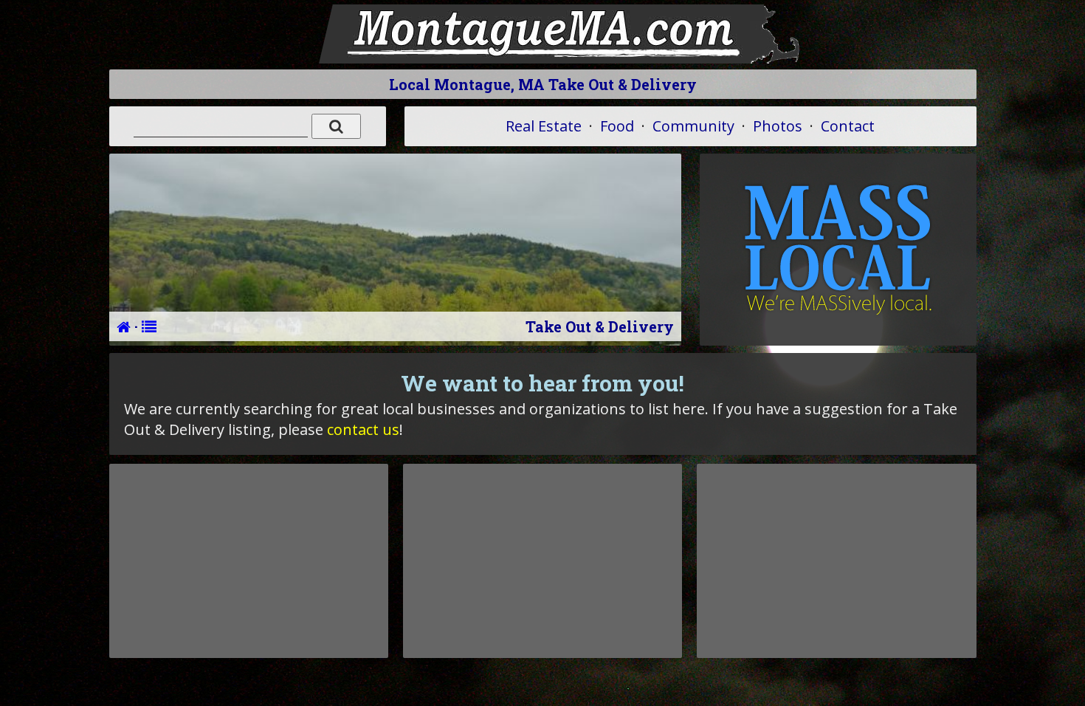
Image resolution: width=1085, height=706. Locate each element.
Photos (777, 126)
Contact (848, 126)
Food (617, 126)
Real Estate (544, 126)
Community (693, 126)
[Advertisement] (248, 560)
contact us (363, 429)
